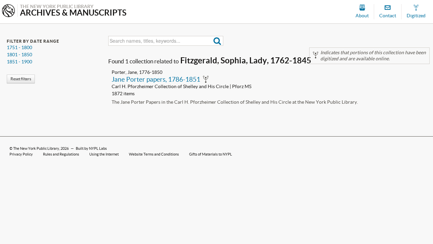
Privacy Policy (21, 154)
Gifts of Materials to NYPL (210, 154)
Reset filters (20, 79)
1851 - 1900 (19, 61)
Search (217, 41)
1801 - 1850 (19, 54)
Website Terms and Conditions (154, 154)
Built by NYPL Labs (91, 148)
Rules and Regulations (61, 154)
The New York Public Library (36, 148)
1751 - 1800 (19, 47)
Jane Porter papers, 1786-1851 (156, 79)
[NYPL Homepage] (8, 11)
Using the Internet (104, 154)
